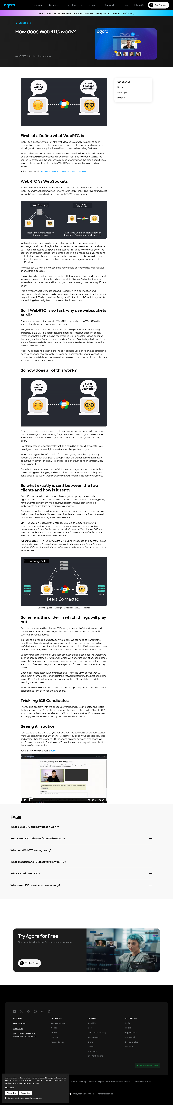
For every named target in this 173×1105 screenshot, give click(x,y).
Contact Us (18, 1029)
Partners (54, 1037)
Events (90, 1042)
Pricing (128, 1028)
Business (121, 87)
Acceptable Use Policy (77, 1082)
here (53, 750)
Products (54, 1028)
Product (121, 98)
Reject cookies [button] (25, 1093)
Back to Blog (25, 23)
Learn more (9, 1088)
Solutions (54, 1033)
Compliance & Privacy (97, 1033)
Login (127, 1023)
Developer (47, 56)
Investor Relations (95, 1056)
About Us (91, 1023)
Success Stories (57, 1042)
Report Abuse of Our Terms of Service (114, 1082)
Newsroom (92, 1051)
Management (93, 1037)
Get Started (130, 1037)
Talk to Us (129, 1046)
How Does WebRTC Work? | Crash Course (63, 171)
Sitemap (92, 1082)
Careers (91, 1046)
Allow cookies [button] (11, 1093)
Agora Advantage (58, 1023)
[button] (24, 1098)
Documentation (131, 1042)
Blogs (90, 1028)
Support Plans (131, 1033)
